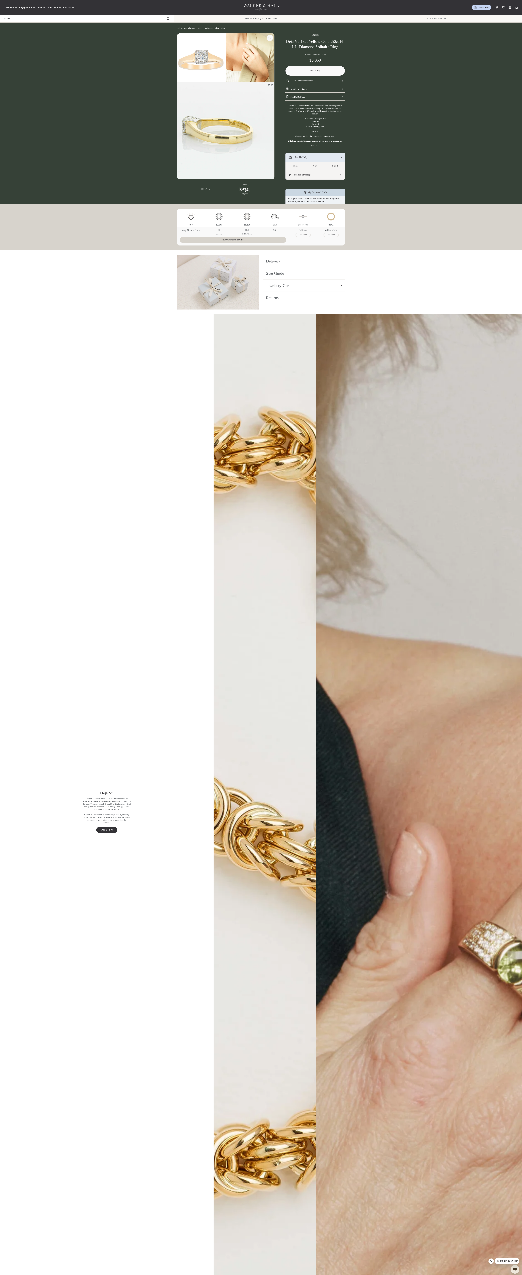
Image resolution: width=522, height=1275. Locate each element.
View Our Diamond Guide (233, 239)
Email (335, 165)
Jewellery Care (278, 285)
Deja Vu (315, 34)
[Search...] (168, 19)
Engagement (25, 7)
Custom (67, 7)
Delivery (273, 261)
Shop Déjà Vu (107, 829)
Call (315, 165)
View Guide (303, 235)
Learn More (318, 201)
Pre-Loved (53, 7)
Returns (272, 298)
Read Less (315, 145)
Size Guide (275, 273)
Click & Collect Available (435, 18)
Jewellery (9, 7)
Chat (295, 165)
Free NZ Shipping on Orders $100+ (261, 18)
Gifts (40, 7)
